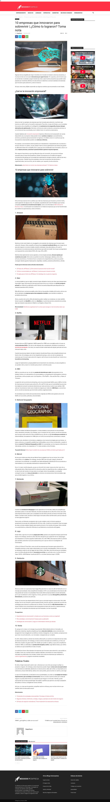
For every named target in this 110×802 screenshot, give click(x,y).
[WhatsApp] (26, 36)
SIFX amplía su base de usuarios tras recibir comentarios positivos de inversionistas (22, 758)
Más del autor (32, 741)
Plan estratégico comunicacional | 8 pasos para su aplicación (33, 619)
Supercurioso (46, 780)
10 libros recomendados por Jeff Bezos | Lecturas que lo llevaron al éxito (36, 271)
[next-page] (18, 763)
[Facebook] (16, 36)
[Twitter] (19, 36)
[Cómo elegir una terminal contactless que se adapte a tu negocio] (41, 750)
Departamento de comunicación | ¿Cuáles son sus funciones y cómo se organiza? (38, 616)
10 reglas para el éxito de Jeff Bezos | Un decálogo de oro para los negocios (37, 274)
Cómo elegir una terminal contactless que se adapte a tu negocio (40, 758)
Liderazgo (38, 13)
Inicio (16, 17)
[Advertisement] (83, 33)
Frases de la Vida (47, 786)
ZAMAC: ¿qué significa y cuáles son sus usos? (26, 720)
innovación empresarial (32, 134)
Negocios (30, 13)
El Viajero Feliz (46, 783)
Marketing (55, 13)
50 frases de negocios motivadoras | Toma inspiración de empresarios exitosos (38, 701)
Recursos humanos (66, 13)
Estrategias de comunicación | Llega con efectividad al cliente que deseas (36, 621)
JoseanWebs (74, 789)
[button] (93, 13)
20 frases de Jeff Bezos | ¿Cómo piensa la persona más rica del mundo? (36, 268)
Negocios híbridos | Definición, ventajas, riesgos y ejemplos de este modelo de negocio (40, 699)
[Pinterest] (23, 36)
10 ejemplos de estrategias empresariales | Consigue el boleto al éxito (35, 696)
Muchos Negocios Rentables (50, 792)
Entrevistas (46, 13)
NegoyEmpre (19, 33)
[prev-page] (16, 763)
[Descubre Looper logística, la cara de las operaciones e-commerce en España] (59, 750)
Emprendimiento (21, 13)
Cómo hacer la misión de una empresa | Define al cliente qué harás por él (45, 450)
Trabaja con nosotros (76, 786)
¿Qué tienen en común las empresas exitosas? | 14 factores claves (40, 165)
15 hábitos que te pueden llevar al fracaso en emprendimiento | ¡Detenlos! (56, 721)
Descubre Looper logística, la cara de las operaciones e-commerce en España (59, 758)
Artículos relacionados (21, 741)
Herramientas (78, 13)
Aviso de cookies (75, 780)
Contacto (73, 783)
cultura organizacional (21, 656)
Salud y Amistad (47, 789)
